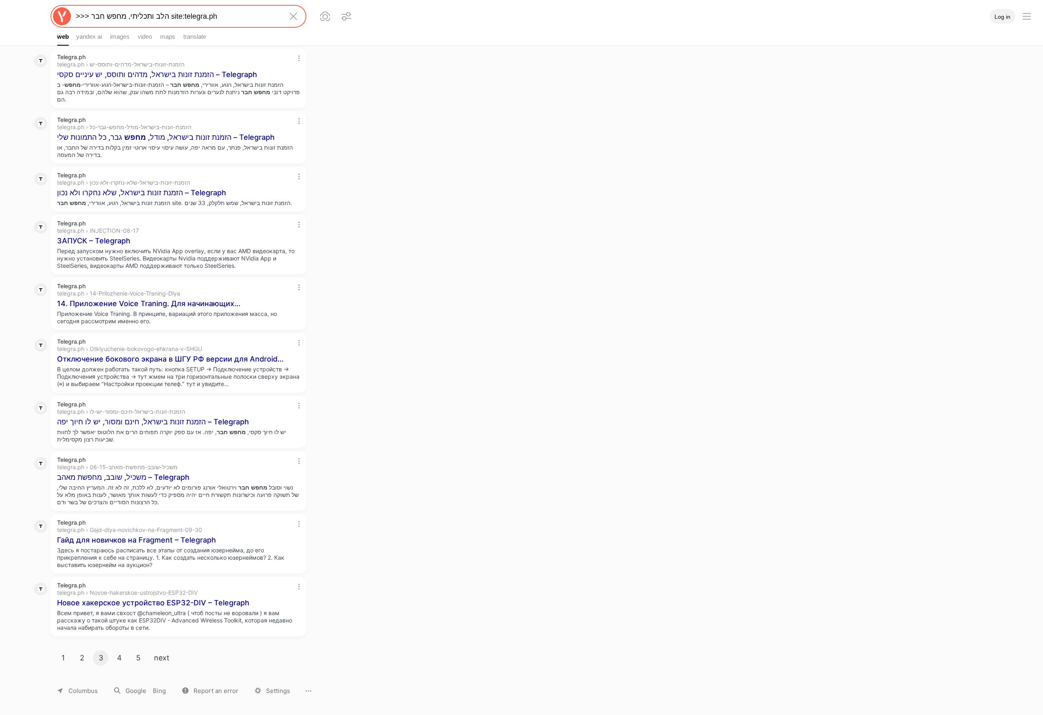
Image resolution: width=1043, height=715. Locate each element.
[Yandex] (62, 16)
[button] (210, 691)
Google (135, 691)
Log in (1002, 16)
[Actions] (299, 58)
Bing (159, 691)
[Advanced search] (346, 16)
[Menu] (1027, 16)
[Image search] (325, 16)
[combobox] (177, 16)
